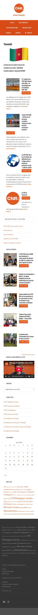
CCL (15, 495)
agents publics (23, 489)
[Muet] (29, 376)
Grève (24, 501)
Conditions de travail (21, 495)
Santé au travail (10, 553)
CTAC (8, 498)
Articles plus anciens (28, 354)
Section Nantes (10, 514)
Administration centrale (12, 487)
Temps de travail (23, 514)
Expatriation (10, 501)
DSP (33, 498)
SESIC (16, 514)
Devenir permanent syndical (12, 243)
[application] (19, 369)
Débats (5, 501)
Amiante (11, 492)
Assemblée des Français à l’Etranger (15, 422)
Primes (25, 504)
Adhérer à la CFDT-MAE (11, 238)
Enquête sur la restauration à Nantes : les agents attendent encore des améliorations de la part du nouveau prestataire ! (26, 278)
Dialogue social (23, 498)
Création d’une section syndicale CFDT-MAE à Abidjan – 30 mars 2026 (25, 317)
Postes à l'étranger (17, 504)
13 (18, 456)
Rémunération (10, 511)
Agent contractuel (28, 527)
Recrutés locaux (11, 507)
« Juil (5, 475)
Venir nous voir (6, 590)
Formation (15, 501)
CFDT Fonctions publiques (12, 406)
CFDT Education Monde (11, 414)
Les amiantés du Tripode (11, 418)
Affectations (20, 487)
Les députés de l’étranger (11, 431)
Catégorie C (9, 495)
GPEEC (20, 501)
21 (23, 460)
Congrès (28, 495)
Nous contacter (8, 234)
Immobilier (29, 501)
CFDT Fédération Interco (11, 402)
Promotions (30, 504)
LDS (5, 504)
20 (19, 460)
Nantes (9, 504)
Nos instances (8, 230)
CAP (18, 492)
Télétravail (31, 514)
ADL (5, 487)
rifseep (29, 507)
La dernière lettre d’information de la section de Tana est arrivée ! (26, 337)
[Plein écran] (32, 376)
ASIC (14, 492)
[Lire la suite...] (10, 148)
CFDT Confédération (10, 410)
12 (14, 456)
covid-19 (32, 495)
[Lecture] (6, 376)
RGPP (26, 507)
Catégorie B (17, 532)
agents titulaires (22, 530)
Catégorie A (23, 492)
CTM (12, 498)
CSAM (5, 498)
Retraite (21, 507)
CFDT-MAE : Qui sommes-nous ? (13, 226)
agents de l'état (16, 489)
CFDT (19, 8)
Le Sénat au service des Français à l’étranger (17, 427)
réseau (19, 511)
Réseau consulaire (26, 511)
